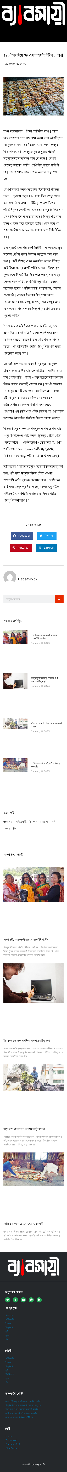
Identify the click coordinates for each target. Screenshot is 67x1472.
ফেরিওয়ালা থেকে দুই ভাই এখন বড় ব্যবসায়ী (23, 1224)
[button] (33, 33)
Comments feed (12, 1444)
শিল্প (14, 828)
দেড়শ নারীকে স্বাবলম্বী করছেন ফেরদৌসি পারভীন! (44, 637)
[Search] (59, 599)
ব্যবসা (7, 828)
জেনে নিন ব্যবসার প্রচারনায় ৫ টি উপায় (19, 1417)
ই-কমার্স (33, 821)
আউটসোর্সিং (21, 821)
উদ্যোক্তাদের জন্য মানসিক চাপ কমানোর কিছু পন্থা (44, 679)
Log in (8, 1436)
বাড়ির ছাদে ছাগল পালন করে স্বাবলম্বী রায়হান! (24, 1129)
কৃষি (53, 821)
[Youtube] (23, 1299)
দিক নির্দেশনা (9, 1374)
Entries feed (10, 1440)
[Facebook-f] (15, 1299)
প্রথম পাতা (8, 821)
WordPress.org (12, 1448)
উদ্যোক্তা (44, 821)
